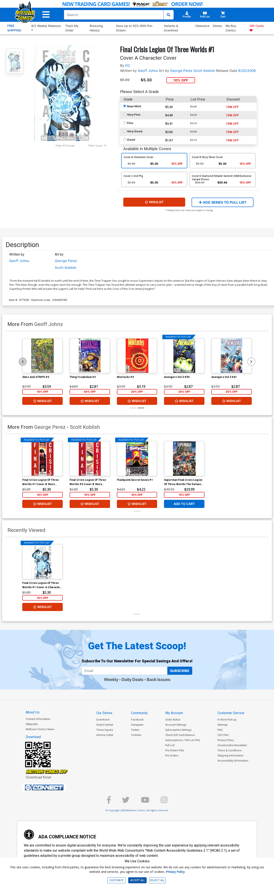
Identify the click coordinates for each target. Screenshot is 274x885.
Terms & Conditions (229, 750)
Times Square (104, 729)
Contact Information (38, 719)
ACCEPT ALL (137, 880)
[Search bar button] (168, 14)
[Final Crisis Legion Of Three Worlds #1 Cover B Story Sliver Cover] (42, 458)
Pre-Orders (171, 755)
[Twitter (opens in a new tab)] (126, 801)
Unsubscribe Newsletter (232, 745)
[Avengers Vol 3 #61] (231, 355)
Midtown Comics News (40, 729)
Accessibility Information (232, 760)
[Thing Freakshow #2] (90, 355)
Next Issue (95, 145)
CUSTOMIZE (116, 880)
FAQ (220, 729)
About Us (32, 712)
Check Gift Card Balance (180, 735)
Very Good (134, 131)
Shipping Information (230, 755)
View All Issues (65, 145)
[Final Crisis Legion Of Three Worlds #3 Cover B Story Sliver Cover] (90, 458)
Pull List (170, 745)
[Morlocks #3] (137, 355)
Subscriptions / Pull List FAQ (182, 740)
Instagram (137, 724)
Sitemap (222, 724)
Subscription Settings (178, 729)
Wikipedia (32, 724)
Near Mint (134, 106)
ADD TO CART (184, 504)
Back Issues (158, 679)
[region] (23, 362)
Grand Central (104, 724)
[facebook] (109, 801)
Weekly (111, 679)
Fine (130, 123)
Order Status (172, 719)
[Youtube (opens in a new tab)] (145, 801)
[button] (46, 15)
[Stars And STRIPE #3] (42, 355)
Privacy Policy (225, 740)
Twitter (135, 729)
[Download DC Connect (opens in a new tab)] (52, 787)
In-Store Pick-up (227, 719)
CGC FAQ (223, 735)
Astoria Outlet (104, 735)
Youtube (136, 735)
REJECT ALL (157, 880)
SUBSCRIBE (179, 671)
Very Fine (133, 114)
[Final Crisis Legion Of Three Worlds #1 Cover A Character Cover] (42, 561)
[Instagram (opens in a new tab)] (164, 801)
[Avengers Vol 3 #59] (184, 355)
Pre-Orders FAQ (174, 750)
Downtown (103, 719)
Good (131, 139)
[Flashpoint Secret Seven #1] (137, 458)
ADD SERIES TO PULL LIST (224, 202)
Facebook (137, 719)
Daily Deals (132, 679)
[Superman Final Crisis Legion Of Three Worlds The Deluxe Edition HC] (184, 458)
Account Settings (175, 724)
